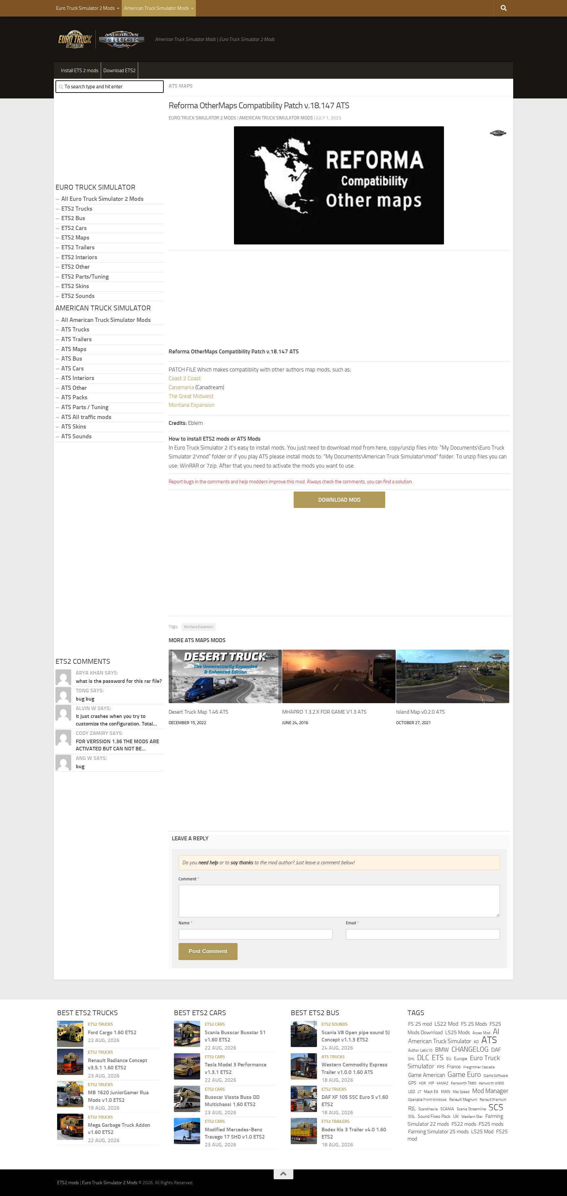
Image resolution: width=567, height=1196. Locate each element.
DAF (496, 1049)
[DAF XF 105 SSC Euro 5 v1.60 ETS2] (304, 1099)
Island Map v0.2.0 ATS (420, 712)
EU (448, 1058)
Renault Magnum (463, 1099)
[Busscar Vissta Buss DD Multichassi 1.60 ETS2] (187, 1099)
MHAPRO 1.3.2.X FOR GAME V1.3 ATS (324, 712)
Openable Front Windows (427, 1100)
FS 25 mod (420, 1024)
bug (80, 766)
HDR (422, 1083)
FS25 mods (491, 1124)
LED (411, 1091)
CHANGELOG (470, 1049)
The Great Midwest (191, 396)
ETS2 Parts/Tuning (85, 276)
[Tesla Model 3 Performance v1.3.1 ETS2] (187, 1066)
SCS (496, 1107)
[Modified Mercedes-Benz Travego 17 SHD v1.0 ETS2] (187, 1131)
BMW (442, 1049)
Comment (189, 878)
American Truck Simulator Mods (156, 8)
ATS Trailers (76, 339)
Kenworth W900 (491, 1083)
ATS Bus (71, 358)
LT (419, 1092)
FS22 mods (464, 1124)
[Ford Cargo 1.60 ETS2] (70, 1034)
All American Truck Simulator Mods (106, 320)
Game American (426, 1075)
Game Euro (464, 1074)
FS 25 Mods (474, 1024)
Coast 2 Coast (185, 378)
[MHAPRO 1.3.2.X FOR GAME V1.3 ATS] (338, 676)
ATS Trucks (75, 329)
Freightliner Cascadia (478, 1067)
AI (496, 1031)
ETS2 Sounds (77, 296)
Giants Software (496, 1075)
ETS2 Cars (74, 228)
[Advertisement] (339, 301)
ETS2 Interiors (79, 257)
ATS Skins (73, 426)
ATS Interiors (77, 378)
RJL (412, 1108)
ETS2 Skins (75, 286)
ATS (489, 1040)
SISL (411, 1116)
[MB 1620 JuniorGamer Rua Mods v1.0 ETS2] (70, 1094)
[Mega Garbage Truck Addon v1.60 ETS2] (70, 1127)
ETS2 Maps (75, 237)
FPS (440, 1066)
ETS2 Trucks (76, 208)
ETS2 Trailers (77, 247)
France (454, 1067)
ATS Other (74, 387)
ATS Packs (74, 397)
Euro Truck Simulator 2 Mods (85, 8)
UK (456, 1116)
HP (431, 1083)
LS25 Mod (482, 1131)
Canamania (181, 387)
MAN (445, 1091)
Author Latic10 (420, 1050)
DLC (423, 1057)
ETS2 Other (75, 266)
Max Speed (461, 1091)
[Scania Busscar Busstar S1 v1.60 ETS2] (187, 1034)
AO (476, 1041)
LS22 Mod (446, 1023)
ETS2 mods (68, 1183)
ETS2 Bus (73, 218)
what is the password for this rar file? (119, 681)
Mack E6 (431, 1091)
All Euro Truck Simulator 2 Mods (102, 198)
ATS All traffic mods (86, 417)
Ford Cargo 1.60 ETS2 (112, 1032)
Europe (460, 1058)
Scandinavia (428, 1108)
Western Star (472, 1116)
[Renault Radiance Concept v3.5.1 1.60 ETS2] (70, 1062)
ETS (438, 1058)
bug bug (85, 699)
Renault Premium (493, 1100)
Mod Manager (490, 1091)
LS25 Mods (457, 1032)
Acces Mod (481, 1033)
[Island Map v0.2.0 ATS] (452, 676)
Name (185, 922)
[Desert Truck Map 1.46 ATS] (225, 676)
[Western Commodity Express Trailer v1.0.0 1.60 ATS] (304, 1066)
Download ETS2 (119, 70)
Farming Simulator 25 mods (438, 1131)
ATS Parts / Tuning (84, 407)
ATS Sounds (76, 436)
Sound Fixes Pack (434, 1116)
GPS (412, 1083)
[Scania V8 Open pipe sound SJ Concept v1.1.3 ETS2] (304, 1034)
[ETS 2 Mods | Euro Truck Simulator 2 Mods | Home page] (102, 39)
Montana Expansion (192, 405)
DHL (411, 1059)
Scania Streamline (471, 1108)
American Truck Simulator (439, 1041)
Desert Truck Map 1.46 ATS (198, 712)
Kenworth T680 (463, 1083)
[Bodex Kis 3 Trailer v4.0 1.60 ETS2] (304, 1131)
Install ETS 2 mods (79, 70)
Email (352, 922)
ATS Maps (181, 86)
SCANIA (447, 1108)
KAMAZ (442, 1083)
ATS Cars (72, 368)
